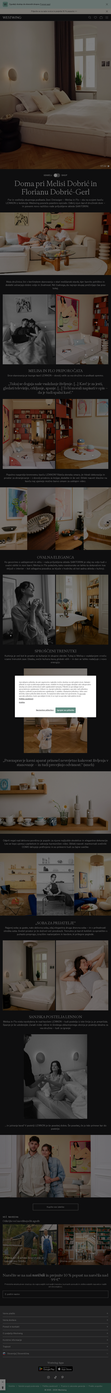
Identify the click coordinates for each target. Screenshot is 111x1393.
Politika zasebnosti (26, 699)
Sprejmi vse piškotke (65, 710)
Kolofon (22, 702)
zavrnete (82, 694)
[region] (55, 696)
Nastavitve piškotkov (45, 710)
